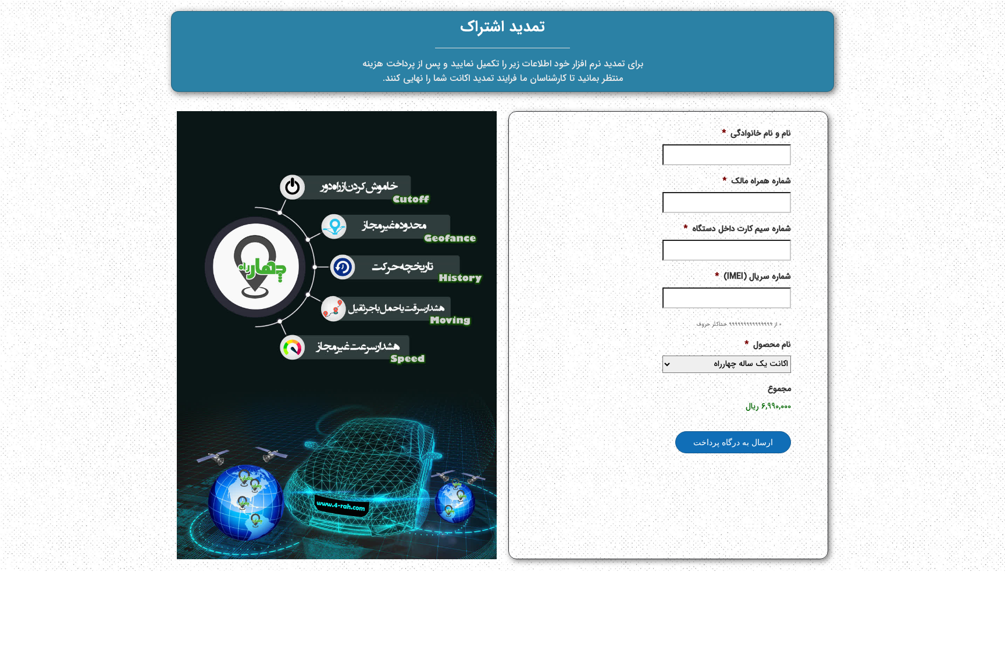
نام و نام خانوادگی (756, 133)
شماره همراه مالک (756, 181)
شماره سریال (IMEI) (753, 276)
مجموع (779, 388)
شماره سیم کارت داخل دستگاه (737, 228)
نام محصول (767, 344)
